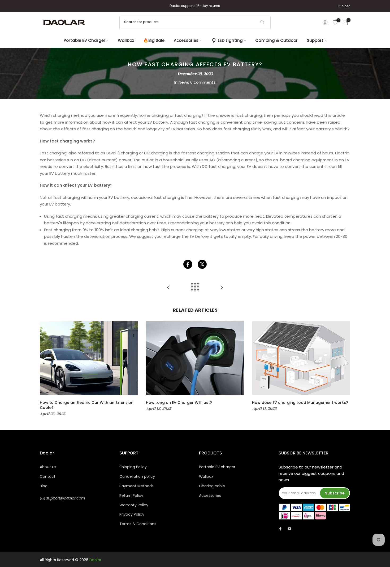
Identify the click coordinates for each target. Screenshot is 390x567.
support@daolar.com (65, 498)
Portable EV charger (217, 467)
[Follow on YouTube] (289, 528)
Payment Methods (136, 486)
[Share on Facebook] (187, 264)
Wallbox (126, 40)
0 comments (203, 82)
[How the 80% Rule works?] (168, 287)
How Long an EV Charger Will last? (179, 402)
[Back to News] (195, 287)
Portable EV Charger (84, 40)
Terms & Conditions (137, 523)
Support (315, 40)
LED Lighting (230, 40)
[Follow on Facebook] (280, 528)
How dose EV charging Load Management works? (300, 402)
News (184, 82)
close (47, 6)
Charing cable (212, 486)
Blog (43, 486)
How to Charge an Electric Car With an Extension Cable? (86, 405)
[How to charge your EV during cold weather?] (221, 287)
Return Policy (131, 495)
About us (48, 467)
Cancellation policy (137, 476)
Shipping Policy (133, 467)
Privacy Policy (131, 514)
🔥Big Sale (153, 40)
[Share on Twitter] (202, 264)
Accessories (186, 40)
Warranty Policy (133, 505)
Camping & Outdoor (276, 40)
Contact (47, 476)
